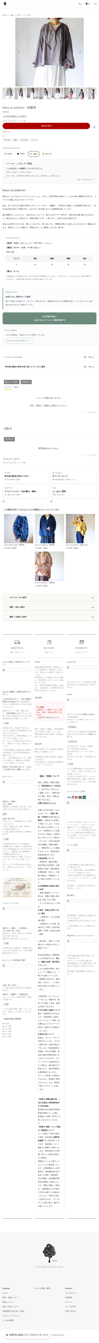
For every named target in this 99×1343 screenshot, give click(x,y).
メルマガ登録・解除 (42, 1288)
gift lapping (57, 473)
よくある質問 (8, 1320)
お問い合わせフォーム (47, 803)
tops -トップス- (16, 15)
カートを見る (70, 1306)
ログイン (68, 1302)
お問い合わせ (70, 1311)
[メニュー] (95, 4)
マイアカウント (71, 1293)
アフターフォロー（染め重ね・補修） (21, 491)
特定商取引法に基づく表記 (13, 1311)
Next (80, 52)
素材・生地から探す (16, 617)
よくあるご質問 (59, 491)
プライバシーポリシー (12, 1316)
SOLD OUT (46, 126)
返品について (8, 1302)
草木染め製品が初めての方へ (17, 476)
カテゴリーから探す (16, 597)
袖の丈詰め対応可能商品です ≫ (19, 341)
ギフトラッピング (60, 476)
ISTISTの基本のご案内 (12, 479)
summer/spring (24, 140)
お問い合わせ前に (58, 495)
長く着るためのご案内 (12, 495)
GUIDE (7, 473)
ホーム (5, 15)
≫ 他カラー (48, 243)
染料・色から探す (15, 607)
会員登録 (68, 1298)
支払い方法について (11, 1307)
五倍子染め (7, 140)
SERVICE (9, 488)
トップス (28, 15)
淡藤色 (15, 140)
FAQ (54, 488)
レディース (34, 140)
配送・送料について (11, 1298)
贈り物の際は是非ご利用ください (64, 479)
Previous (19, 52)
